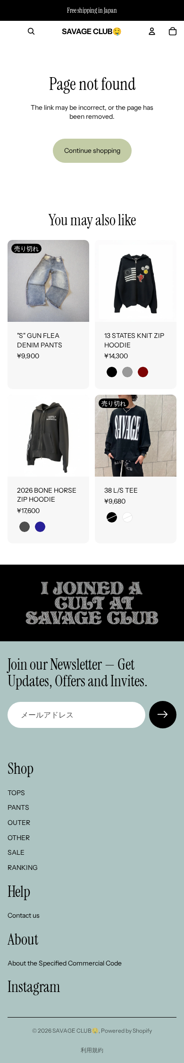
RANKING (23, 867)
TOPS (16, 792)
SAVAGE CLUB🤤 (75, 1030)
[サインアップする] (162, 714)
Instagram (34, 987)
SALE (16, 853)
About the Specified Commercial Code (65, 963)
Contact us (24, 915)
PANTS (18, 808)
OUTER (19, 822)
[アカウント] (152, 31)
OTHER (19, 837)
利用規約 (92, 1050)
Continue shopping (92, 150)
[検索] (31, 31)
